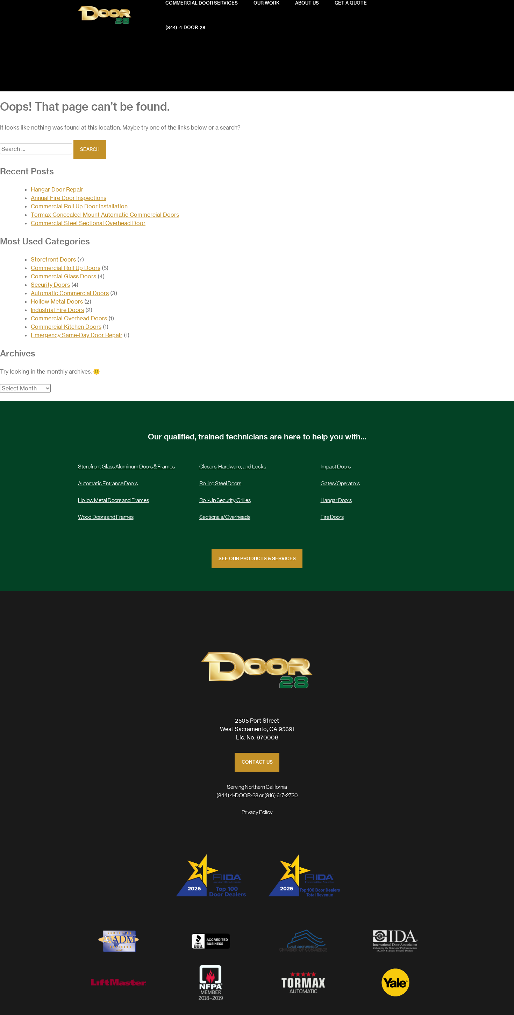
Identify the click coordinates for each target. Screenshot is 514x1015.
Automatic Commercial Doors (70, 293)
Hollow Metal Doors (57, 301)
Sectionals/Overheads (224, 517)
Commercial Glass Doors (63, 276)
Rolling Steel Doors (220, 483)
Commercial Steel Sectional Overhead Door (88, 223)
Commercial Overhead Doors (69, 318)
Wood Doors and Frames (106, 517)
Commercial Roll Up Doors (65, 267)
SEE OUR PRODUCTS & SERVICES (257, 559)
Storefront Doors (53, 259)
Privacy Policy (257, 812)
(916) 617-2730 (281, 795)
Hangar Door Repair (57, 189)
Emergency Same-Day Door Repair (76, 335)
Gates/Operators (340, 483)
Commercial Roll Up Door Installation (79, 206)
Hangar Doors (336, 500)
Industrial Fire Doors (57, 309)
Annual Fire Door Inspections (68, 197)
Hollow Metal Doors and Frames (113, 500)
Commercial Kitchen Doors (66, 326)
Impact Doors (336, 467)
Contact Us (257, 762)
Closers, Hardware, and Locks (232, 467)
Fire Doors (332, 517)
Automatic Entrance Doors (108, 483)
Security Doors (50, 284)
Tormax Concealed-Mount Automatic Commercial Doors (105, 214)
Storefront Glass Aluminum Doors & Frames (126, 467)
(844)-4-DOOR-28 (185, 28)
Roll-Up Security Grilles (225, 500)
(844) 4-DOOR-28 (237, 795)
